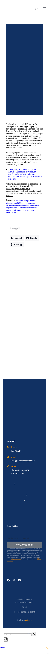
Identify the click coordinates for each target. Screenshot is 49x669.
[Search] (6, 639)
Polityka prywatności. (16, 559)
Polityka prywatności (24, 599)
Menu (2, 647)
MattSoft (28, 620)
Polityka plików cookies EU (24, 602)
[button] (17, 238)
